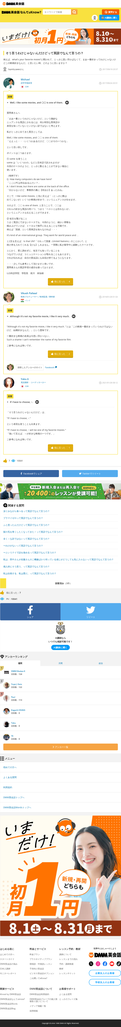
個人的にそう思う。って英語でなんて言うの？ (26, 566)
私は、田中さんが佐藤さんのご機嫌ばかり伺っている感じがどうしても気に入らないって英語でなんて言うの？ (58, 559)
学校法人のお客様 (105, 982)
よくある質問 (10, 777)
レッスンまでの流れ (68, 959)
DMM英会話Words (8, 1003)
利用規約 (7, 787)
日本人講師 (5, 968)
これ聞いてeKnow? (38, 978)
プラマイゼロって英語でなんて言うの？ (23, 517)
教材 (61, 968)
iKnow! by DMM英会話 (10, 994)
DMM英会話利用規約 (39, 994)
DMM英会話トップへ (13, 797)
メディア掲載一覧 (38, 1006)
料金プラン (35, 954)
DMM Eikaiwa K (18, 671)
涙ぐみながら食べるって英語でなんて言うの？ (26, 511)
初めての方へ (10, 767)
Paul (13, 697)
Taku (13, 723)
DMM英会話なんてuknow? (12, 999)
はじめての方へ (7, 954)
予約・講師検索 (66, 963)
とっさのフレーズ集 (68, 999)
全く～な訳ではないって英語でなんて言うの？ (26, 538)
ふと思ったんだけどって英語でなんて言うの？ (26, 524)
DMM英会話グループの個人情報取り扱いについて (43, 1000)
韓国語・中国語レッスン (41, 963)
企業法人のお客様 (105, 973)
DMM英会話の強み (8, 963)
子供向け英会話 (37, 968)
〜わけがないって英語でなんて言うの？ (23, 545)
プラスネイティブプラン (41, 959)
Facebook (49, 367)
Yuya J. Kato (16, 684)
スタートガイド (7, 959)
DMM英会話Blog (7, 1008)
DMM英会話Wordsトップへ (17, 807)
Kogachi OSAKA (18, 710)
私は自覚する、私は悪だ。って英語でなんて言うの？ (29, 573)
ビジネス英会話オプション (42, 973)
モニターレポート (8, 973)
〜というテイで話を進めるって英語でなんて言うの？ (29, 552)
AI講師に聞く (111, 17)
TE (12, 736)
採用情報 (34, 1010)
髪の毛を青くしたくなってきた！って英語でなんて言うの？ (33, 531)
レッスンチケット (67, 973)
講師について (65, 954)
